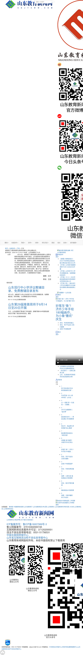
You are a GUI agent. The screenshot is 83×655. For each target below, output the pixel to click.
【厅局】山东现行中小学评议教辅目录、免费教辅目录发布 (67, 273)
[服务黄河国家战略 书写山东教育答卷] (65, 251)
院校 (22, 243)
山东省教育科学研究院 (62, 507)
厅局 (18, 248)
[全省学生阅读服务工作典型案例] (66, 503)
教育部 (11, 507)
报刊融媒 (73, 243)
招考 (29, 243)
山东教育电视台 (8, 509)
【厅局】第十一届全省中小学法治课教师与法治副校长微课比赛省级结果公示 (67, 286)
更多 (57, 257)
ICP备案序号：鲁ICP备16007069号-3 (27, 524)
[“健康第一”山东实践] (64, 292)
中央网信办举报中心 (55, 647)
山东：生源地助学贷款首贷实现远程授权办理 (67, 375)
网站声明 (17, 520)
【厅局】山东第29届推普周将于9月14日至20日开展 (68, 267)
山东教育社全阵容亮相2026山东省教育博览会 (67, 367)
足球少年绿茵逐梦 (65, 329)
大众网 (72, 507)
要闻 (6, 243)
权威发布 (14, 243)
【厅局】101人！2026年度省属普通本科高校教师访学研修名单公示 (67, 279)
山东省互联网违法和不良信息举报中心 (27, 537)
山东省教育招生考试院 (40, 507)
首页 (6, 248)
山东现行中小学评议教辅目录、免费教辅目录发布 (26, 289)
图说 (53, 243)
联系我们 (30, 520)
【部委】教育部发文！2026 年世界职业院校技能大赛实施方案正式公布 (67, 261)
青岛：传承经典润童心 (67, 323)
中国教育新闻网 (19, 507)
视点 (58, 243)
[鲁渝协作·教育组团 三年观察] (65, 500)
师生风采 (45, 243)
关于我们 (24, 520)
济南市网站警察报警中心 (70, 647)
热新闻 (60, 380)
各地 (64, 243)
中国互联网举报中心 (17, 535)
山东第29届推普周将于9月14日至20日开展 (27, 306)
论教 (36, 243)
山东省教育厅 (28, 507)
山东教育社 (51, 507)
